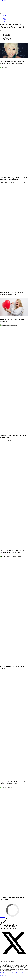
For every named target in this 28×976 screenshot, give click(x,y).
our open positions (19, 959)
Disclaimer (18, 972)
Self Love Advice (7, 39)
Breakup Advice (6, 35)
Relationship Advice (7, 38)
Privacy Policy (12, 972)
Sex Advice (5, 40)
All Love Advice (6, 34)
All (3, 33)
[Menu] (0, 13)
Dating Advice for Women (9, 37)
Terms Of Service (4, 972)
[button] (14, 956)
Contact (23, 972)
